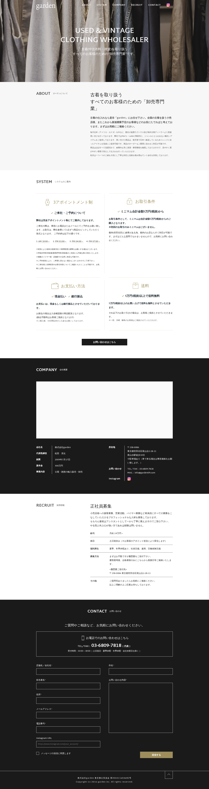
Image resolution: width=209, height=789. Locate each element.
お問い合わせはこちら (104, 342)
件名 (111, 666)
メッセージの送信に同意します (56, 754)
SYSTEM (102, 5)
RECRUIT (137, 5)
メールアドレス (44, 709)
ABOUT (86, 5)
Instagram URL (44, 738)
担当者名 (41, 680)
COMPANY (118, 5)
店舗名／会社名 (44, 666)
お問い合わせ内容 (118, 680)
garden (45, 4)
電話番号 (41, 724)
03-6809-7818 (147, 469)
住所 (39, 695)
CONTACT (154, 5)
